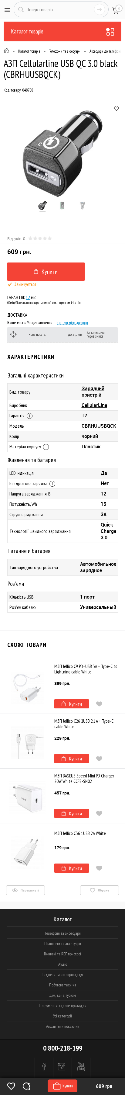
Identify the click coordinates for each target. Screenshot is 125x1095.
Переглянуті (29, 890)
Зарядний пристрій (93, 391)
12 (28, 297)
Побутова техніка (62, 985)
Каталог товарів (27, 31)
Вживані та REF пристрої (62, 954)
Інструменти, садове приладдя (62, 1005)
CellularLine (94, 405)
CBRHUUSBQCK (99, 425)
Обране (103, 890)
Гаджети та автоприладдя (62, 974)
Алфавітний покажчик (62, 1026)
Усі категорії (62, 1016)
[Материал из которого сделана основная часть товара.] (46, 447)
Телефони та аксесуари (62, 933)
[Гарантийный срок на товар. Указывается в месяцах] (29, 416)
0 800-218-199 (62, 1048)
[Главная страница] (6, 51)
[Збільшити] (62, 153)
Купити (75, 704)
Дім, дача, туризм (62, 995)
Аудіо (62, 964)
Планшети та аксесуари (62, 943)
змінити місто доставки (72, 322)
